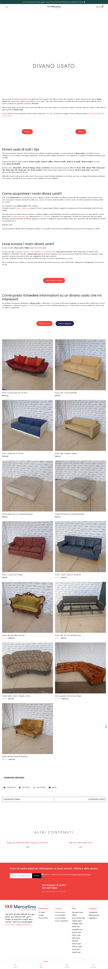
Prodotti (27, 131)
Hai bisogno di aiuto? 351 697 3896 (54, 886)
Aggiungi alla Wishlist (51, 342)
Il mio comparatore (61, 921)
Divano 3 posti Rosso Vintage (12, 574)
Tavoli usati (76, 949)
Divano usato (76, 935)
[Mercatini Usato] (54, 6)
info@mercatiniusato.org (19, 216)
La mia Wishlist (60, 915)
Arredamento (93, 912)
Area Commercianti (78, 918)
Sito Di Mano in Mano (54, 280)
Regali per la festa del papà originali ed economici (27, 842)
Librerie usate (76, 943)
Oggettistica (93, 918)
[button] (9, 787)
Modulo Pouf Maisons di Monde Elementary (70, 514)
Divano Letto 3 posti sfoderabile (66, 393)
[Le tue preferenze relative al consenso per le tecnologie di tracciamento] (106, 727)
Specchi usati (76, 932)
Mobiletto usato (77, 924)
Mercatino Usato (77, 912)
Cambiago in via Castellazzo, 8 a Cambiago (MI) (38, 252)
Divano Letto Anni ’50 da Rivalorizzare (68, 635)
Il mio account (60, 912)
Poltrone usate (77, 946)
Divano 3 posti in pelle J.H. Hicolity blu (68, 574)
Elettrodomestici (94, 915)
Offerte (81, 131)
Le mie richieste (60, 918)
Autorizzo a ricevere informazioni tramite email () (67, 874)
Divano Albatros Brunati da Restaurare (15, 756)
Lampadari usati (77, 929)
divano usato (19, 99)
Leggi (27, 847)
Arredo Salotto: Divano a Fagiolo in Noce (16, 696)
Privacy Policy (43, 918)
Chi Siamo (41, 912)
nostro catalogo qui (23, 208)
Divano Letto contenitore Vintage (66, 453)
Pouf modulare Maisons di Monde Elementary (17, 514)
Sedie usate (76, 938)
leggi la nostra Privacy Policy (81, 874)
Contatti (40, 915)
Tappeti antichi (77, 921)
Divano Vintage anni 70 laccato (12, 453)
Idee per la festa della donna (80, 842)
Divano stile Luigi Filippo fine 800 (13, 635)
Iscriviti (36, 875)
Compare (51, 351)
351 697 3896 (45, 216)
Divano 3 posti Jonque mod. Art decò (15, 393)
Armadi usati (76, 952)
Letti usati (75, 941)
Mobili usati (76, 926)
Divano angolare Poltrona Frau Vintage (68, 696)
